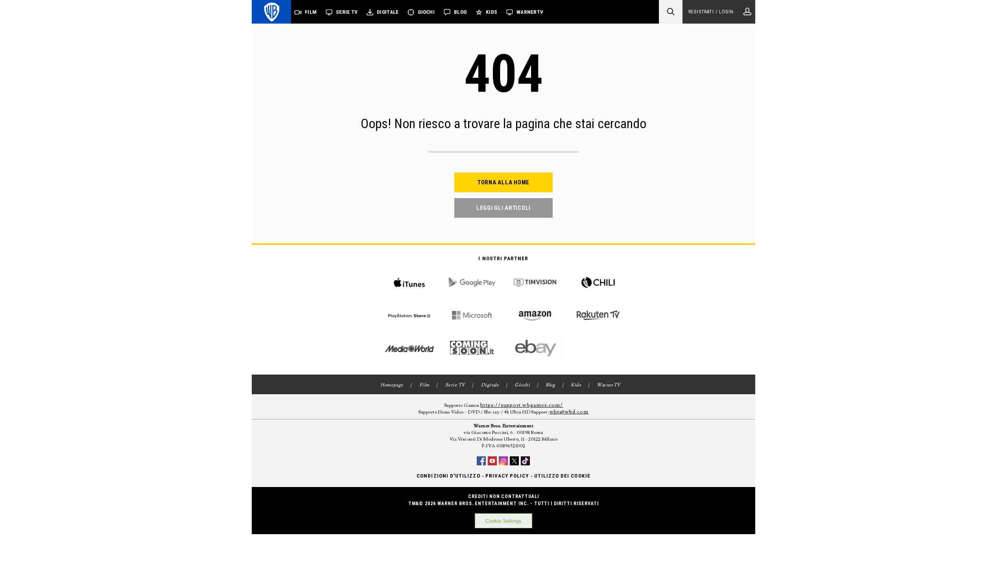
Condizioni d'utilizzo (448, 476)
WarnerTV (529, 12)
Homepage (392, 385)
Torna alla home (503, 182)
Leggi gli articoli (503, 207)
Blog (460, 12)
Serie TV (347, 12)
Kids (491, 12)
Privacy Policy (507, 476)
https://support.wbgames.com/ (521, 405)
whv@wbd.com (569, 411)
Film (311, 12)
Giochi (426, 12)
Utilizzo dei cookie (562, 476)
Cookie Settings (503, 521)
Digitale (387, 12)
